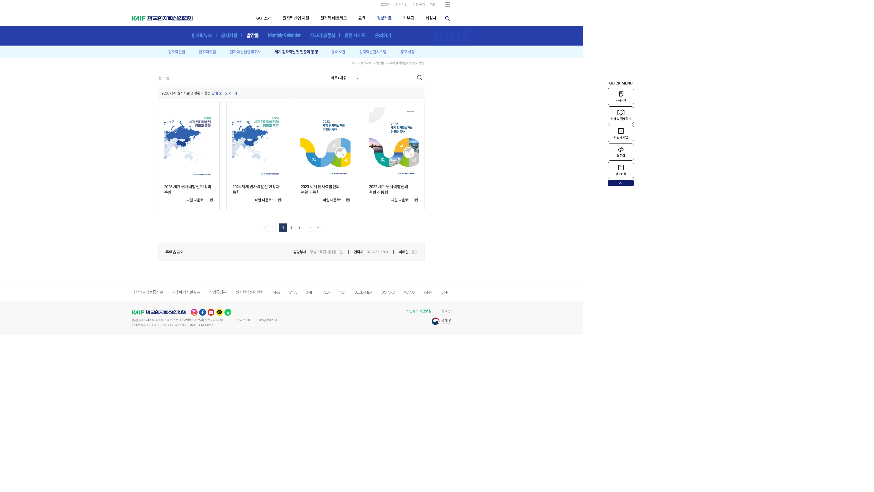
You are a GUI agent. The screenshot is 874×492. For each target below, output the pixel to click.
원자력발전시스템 (372, 52)
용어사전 (339, 52)
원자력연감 (207, 52)
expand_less (621, 183)
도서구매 (231, 93)
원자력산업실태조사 (245, 52)
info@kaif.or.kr (268, 320)
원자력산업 (176, 52)
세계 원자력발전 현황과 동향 (296, 52)
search (447, 18)
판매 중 (216, 93)
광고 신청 (407, 52)
